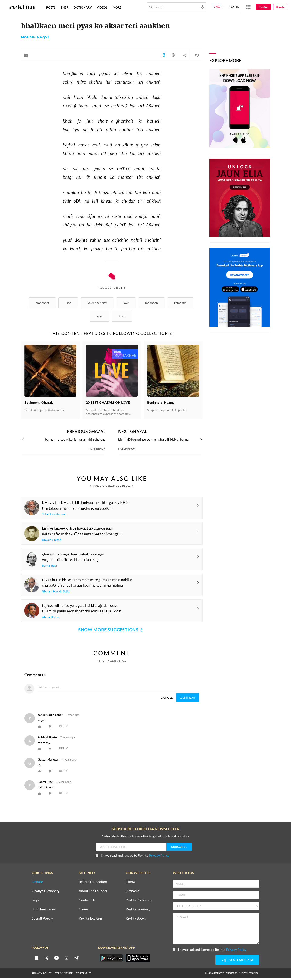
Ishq (68, 303)
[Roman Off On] (163, 55)
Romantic (180, 303)
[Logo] (22, 7)
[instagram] (66, 957)
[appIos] (138, 958)
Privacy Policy (159, 855)
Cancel (167, 697)
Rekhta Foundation (93, 882)
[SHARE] (185, 55)
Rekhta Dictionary (139, 900)
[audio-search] (202, 6)
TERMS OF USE (64, 973)
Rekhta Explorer (90, 918)
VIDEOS (102, 7)
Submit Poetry (42, 918)
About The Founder (93, 891)
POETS (51, 7)
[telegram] (76, 957)
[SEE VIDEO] (26, 55)
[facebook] (36, 957)
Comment (188, 697)
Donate (280, 7)
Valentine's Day (97, 303)
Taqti (35, 900)
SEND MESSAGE (241, 960)
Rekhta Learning (138, 909)
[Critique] (173, 55)
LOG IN (234, 7)
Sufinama (132, 891)
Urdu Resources (43, 909)
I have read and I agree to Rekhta (135, 855)
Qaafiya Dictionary (45, 891)
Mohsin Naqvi (35, 37)
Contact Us (87, 900)
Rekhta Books (136, 918)
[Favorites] (197, 55)
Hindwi (131, 882)
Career (84, 909)
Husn (122, 316)
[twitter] (46, 957)
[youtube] (56, 957)
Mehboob (151, 303)
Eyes (99, 316)
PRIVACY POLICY (42, 973)
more (117, 7)
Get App (263, 7)
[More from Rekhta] (248, 7)
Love (126, 303)
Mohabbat (42, 303)
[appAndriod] (111, 958)
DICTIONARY (82, 7)
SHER (64, 7)
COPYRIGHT (83, 973)
